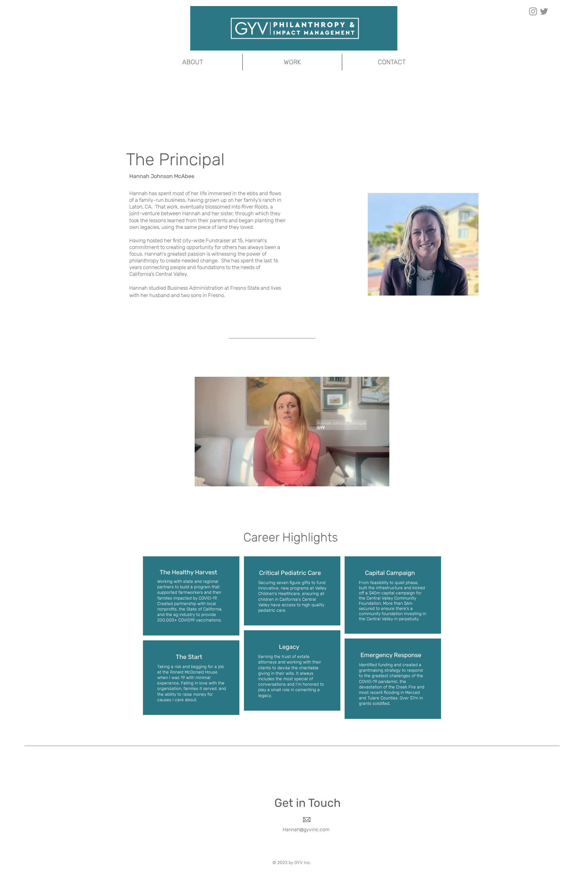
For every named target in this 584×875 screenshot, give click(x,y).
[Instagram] (533, 11)
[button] (381, 479)
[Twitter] (544, 11)
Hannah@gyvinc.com (306, 829)
